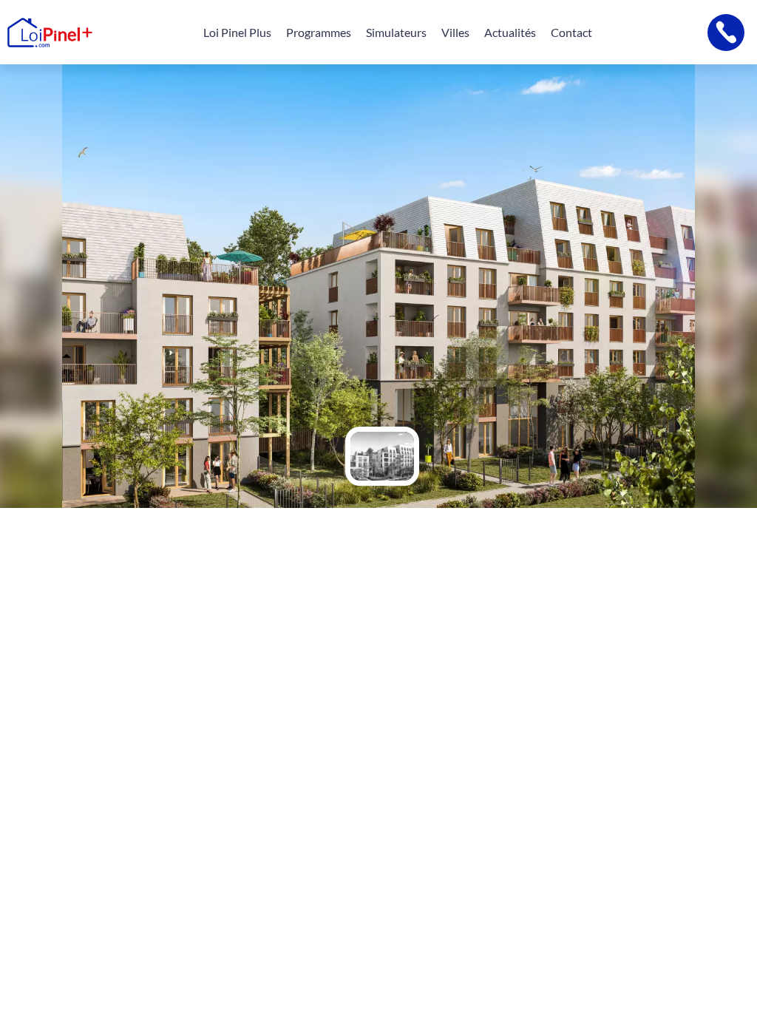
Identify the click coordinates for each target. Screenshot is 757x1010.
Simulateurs (396, 32)
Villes (455, 32)
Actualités (510, 32)
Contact (571, 32)
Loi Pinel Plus (237, 32)
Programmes (318, 32)
